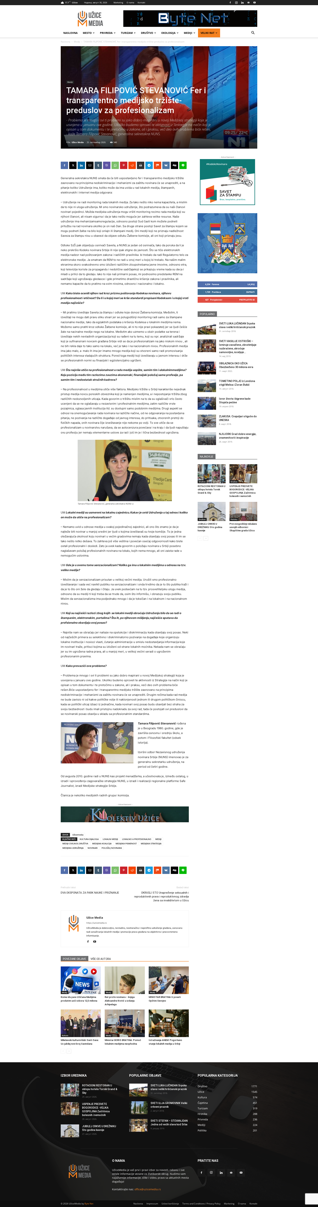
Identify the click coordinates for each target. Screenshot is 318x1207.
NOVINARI (93, 848)
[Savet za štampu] (227, 182)
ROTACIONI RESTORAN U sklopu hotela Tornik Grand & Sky (211, 489)
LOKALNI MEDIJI (110, 839)
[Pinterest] (123, 165)
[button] (252, 33)
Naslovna (70, 33)
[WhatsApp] (115, 165)
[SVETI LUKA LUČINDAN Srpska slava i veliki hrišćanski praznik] (207, 328)
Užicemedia (77, 834)
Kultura (65, 1035)
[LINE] (183, 165)
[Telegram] (149, 165)
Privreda (106, 33)
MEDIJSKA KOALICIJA (102, 843)
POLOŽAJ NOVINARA (112, 848)
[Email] (89, 165)
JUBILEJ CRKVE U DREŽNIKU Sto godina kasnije (210, 527)
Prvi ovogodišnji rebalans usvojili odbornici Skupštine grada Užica (243, 527)
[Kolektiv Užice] (125, 814)
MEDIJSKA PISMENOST (126, 843)
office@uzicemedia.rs (148, 1189)
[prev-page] (63, 1051)
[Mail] (248, 2)
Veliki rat (207, 33)
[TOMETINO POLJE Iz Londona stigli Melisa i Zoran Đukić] (207, 385)
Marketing (118, 2)
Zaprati (250, 292)
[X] (73, 165)
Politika (234, 519)
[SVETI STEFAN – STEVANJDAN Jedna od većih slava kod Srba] (138, 1125)
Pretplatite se (247, 299)
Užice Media (78, 142)
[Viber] (106, 165)
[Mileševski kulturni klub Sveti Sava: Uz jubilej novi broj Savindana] (81, 1023)
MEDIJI (158, 839)
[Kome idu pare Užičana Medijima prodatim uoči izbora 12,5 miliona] (81, 980)
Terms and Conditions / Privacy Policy (201, 1203)
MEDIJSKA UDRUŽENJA (73, 848)
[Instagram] (236, 2)
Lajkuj (251, 284)
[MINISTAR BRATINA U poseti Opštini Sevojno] (169, 980)
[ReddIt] (132, 165)
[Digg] (174, 165)
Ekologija (168, 33)
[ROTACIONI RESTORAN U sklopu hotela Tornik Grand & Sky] (212, 473)
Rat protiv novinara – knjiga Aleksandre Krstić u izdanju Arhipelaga (120, 1001)
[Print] (140, 165)
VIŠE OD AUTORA (101, 958)
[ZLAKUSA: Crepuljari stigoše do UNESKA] (207, 421)
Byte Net (88, 1203)
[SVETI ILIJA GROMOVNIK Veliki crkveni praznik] (138, 1107)
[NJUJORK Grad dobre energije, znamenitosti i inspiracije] (207, 438)
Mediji (188, 33)
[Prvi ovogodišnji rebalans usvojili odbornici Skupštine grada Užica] (243, 511)
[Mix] (157, 165)
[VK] (166, 165)
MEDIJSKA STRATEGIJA (151, 843)
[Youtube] (254, 2)
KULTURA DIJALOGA (89, 839)
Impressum (152, 1203)
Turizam (127, 33)
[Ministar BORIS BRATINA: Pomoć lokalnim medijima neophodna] (125, 1023)
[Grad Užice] (227, 243)
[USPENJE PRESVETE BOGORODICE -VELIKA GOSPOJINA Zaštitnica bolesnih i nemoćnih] (243, 473)
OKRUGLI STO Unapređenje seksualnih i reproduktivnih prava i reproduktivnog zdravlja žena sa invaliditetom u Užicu (161, 896)
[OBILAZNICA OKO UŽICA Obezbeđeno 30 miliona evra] (207, 368)
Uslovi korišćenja (170, 1203)
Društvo (147, 33)
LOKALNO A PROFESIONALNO (136, 839)
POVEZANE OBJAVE (74, 958)
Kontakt (141, 2)
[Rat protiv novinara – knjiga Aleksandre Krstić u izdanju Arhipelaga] (125, 980)
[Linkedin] (242, 2)
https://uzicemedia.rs (96, 923)
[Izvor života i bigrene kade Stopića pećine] (207, 403)
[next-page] (69, 1051)
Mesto (87, 33)
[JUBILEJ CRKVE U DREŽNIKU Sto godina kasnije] (212, 511)
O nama (130, 2)
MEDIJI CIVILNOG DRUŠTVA (75, 843)
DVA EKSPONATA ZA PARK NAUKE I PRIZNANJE (90, 892)
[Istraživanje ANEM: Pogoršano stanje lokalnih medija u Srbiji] (169, 1023)
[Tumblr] (98, 165)
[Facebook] (230, 2)
